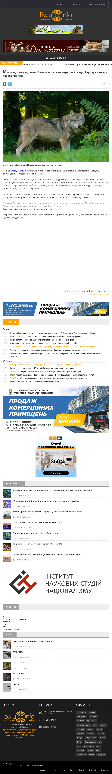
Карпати (101, 733)
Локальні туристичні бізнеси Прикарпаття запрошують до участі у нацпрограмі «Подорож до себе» (47, 512)
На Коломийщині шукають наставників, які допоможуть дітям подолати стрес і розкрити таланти (47, 555)
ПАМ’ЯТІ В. (16, 684)
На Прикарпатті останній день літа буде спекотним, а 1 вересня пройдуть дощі (42, 340)
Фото (63, 770)
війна (98, 750)
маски (91, 755)
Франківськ (91, 721)
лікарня (103, 725)
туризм (90, 750)
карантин (93, 717)
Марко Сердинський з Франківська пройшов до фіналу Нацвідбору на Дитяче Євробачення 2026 (52, 375)
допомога (90, 733)
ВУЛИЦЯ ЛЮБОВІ (19, 663)
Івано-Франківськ (83, 725)
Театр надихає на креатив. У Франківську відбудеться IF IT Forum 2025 (38, 544)
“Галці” (79, 194)
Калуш (79, 742)
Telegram (91, 291)
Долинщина (81, 755)
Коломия (80, 733)
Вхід (20, 765)
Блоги (81, 770)
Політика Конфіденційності (37, 765)
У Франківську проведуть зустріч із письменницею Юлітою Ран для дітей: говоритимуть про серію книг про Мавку (52, 490)
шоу (98, 746)
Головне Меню (57, 58)
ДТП (95, 725)
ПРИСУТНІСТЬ (18, 652)
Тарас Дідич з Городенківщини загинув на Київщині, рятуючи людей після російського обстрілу (48, 378)
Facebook (81, 291)
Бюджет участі (88, 746)
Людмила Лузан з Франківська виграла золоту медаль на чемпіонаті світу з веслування (45, 336)
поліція (99, 729)
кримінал (80, 729)
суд (100, 742)
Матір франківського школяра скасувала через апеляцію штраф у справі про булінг (43, 343)
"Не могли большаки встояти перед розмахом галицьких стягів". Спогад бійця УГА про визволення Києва (52, 333)
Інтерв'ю (53, 770)
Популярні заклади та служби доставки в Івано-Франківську (34, 382)
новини (92, 712)
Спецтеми (105, 770)
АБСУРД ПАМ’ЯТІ (18, 674)
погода (79, 738)
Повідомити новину (96, 4)
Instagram (104, 291)
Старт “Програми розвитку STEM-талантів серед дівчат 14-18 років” (36, 522)
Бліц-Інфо (80, 721)
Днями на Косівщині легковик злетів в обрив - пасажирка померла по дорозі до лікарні (45, 371)
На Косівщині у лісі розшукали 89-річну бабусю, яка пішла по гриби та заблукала (42, 368)
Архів (60, 4)
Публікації (92, 770)
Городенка (101, 755)
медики (102, 738)
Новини (42, 770)
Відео (72, 770)
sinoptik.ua (16, 629)
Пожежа (90, 729)
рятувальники (91, 738)
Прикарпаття (81, 717)
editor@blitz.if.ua (22, 727)
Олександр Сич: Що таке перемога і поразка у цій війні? (32, 641)
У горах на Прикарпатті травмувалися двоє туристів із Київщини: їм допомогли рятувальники (47, 350)
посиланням (48, 714)
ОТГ (78, 746)
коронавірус (81, 712)
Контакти (76, 4)
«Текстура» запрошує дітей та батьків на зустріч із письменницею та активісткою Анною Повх (46, 501)
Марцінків (80, 750)
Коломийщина (90, 742)
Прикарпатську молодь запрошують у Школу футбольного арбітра (36, 533)
